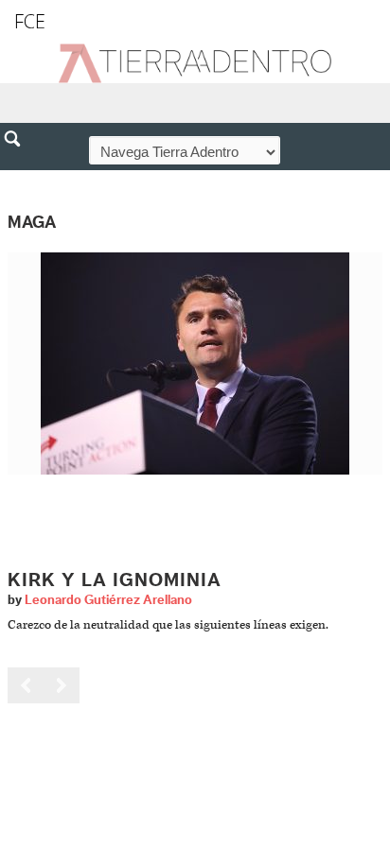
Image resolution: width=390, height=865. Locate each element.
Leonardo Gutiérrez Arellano (108, 600)
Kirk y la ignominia (115, 580)
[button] (19, 179)
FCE (29, 21)
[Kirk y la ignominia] (195, 363)
